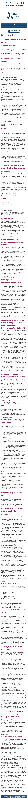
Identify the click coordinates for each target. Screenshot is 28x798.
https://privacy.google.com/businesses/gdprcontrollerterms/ (13, 693)
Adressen (14, 26)
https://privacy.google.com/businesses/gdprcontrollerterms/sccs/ (14, 695)
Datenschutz (14, 797)
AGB (10, 797)
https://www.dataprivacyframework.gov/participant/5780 (12, 714)
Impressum (7, 797)
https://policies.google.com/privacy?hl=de (9, 700)
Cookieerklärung (20, 797)
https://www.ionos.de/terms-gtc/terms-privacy (10, 137)
